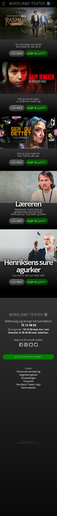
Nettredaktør (28, 387)
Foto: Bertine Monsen (55, 85)
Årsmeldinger (28, 378)
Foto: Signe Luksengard (55, 30)
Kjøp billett (36, 53)
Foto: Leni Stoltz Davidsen (55, 251)
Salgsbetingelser (28, 374)
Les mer (16, 53)
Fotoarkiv (28, 381)
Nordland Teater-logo (28, 384)
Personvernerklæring (28, 371)
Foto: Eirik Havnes (55, 195)
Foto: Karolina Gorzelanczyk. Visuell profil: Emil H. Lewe (55, 127)
